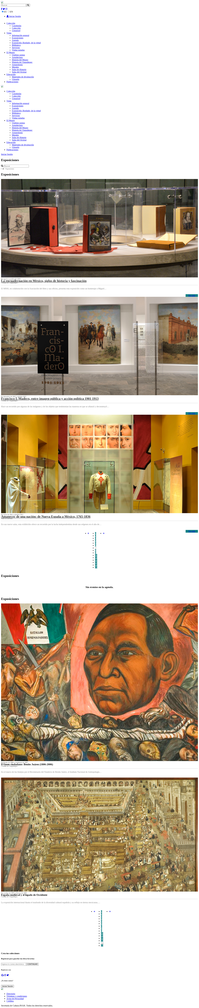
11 (96, 557)
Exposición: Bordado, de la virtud (26, 43)
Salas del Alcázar (19, 72)
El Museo (10, 52)
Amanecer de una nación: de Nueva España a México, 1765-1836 (45, 516)
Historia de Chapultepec (22, 62)
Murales (15, 67)
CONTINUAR (32, 964)
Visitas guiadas (18, 50)
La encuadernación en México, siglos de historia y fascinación (44, 281)
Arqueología (17, 64)
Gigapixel (16, 30)
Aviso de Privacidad (15, 998)
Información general (20, 35)
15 (96, 567)
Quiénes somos (18, 55)
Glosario (15, 79)
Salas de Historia (19, 69)
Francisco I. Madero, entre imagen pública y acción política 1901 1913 (50, 398)
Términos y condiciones (16, 996)
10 (96, 555)
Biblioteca (16, 45)
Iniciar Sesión (15, 16)
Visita (8, 33)
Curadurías (16, 26)
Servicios (16, 47)
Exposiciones (17, 38)
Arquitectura (17, 57)
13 (96, 562)
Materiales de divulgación (23, 77)
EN (11, 12)
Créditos (10, 1001)
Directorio (10, 994)
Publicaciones (12, 82)
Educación (11, 74)
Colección (10, 23)
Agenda (15, 40)
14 (96, 565)
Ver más (191, 295)
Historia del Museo (20, 60)
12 (96, 560)
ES (5, 12)
